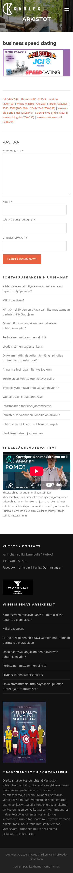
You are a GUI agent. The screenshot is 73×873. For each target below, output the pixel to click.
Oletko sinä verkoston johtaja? (23, 780)
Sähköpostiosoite (19, 220)
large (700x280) (58, 103)
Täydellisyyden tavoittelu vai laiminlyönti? (31, 388)
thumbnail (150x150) (33, 99)
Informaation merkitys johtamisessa (27, 406)
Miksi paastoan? (13, 300)
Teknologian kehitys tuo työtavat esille (28, 379)
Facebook (9, 567)
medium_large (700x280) (31, 103)
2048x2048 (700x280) (42, 108)
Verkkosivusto (15, 238)
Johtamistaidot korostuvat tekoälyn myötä (31, 424)
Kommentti (13, 151)
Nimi (8, 201)
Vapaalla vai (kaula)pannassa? (23, 397)
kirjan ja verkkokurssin (38, 506)
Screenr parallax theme (27, 866)
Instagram (56, 567)
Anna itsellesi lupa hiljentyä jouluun (27, 369)
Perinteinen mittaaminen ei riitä (24, 337)
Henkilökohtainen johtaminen (23, 433)
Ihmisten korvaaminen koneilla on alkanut (31, 415)
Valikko (66, 8)
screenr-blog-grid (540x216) (51, 112)
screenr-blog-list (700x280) (18, 117)
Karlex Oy (39, 567)
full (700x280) (10, 99)
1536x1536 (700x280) (15, 108)
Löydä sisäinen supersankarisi (23, 346)
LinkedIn (24, 567)
